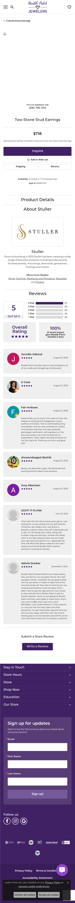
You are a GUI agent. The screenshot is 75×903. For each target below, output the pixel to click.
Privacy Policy (23, 871)
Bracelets (61, 279)
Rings (11, 279)
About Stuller (38, 209)
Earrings (21, 279)
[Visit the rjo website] (39, 842)
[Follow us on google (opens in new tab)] (23, 821)
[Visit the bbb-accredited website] (65, 842)
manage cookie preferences (33, 886)
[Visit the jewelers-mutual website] (52, 842)
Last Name (14, 774)
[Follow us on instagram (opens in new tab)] (15, 821)
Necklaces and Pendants (41, 279)
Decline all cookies (25, 894)
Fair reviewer (29, 407)
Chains (40, 282)
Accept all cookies (49, 894)
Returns (55, 167)
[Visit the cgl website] (37, 853)
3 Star (31, 310)
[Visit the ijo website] (21, 842)
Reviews (37, 294)
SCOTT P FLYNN (31, 510)
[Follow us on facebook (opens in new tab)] (6, 821)
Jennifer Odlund (31, 354)
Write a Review (37, 646)
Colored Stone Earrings (18, 21)
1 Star (31, 317)
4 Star (31, 307)
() (66, 303)
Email (11, 739)
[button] (12, 7)
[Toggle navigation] (5, 7)
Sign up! (37, 794)
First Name (14, 756)
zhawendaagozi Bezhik (36, 457)
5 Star (31, 303)
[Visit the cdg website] (31, 842)
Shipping (20, 167)
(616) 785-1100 (37, 108)
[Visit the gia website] (9, 842)
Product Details (37, 200)
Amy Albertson (30, 485)
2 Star (31, 314)
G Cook (25, 382)
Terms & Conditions (48, 871)
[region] (37, 66)
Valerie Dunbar (30, 563)
